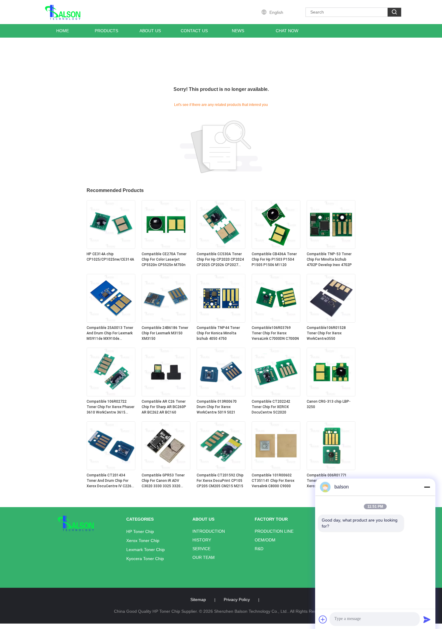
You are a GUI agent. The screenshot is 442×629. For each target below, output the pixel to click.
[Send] (427, 619)
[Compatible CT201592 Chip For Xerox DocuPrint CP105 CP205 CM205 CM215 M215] (221, 468)
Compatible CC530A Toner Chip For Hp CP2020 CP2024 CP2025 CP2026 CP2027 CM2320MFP (220, 260)
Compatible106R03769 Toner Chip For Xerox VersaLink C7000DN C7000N (275, 333)
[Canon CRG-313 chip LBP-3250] (331, 395)
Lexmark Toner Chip (145, 549)
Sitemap (198, 599)
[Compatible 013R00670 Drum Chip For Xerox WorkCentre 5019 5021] (221, 395)
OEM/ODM (265, 540)
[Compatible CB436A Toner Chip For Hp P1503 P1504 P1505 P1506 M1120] (276, 247)
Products (106, 30)
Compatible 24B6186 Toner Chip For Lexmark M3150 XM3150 (165, 333)
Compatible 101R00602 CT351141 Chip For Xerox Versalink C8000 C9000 (273, 480)
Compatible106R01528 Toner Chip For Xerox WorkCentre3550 (326, 333)
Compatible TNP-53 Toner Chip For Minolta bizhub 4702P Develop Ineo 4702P (329, 259)
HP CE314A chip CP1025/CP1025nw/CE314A (110, 257)
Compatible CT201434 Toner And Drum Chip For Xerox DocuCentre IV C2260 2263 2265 (110, 481)
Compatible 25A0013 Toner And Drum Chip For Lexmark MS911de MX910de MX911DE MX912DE (110, 333)
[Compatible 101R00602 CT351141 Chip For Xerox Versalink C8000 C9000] (276, 468)
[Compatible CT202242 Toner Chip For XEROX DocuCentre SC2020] (276, 395)
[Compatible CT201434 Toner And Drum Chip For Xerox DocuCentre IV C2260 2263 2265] (111, 468)
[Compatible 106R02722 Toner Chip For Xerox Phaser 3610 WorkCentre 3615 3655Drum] (111, 395)
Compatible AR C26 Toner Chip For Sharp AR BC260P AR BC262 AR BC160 (164, 406)
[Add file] (323, 619)
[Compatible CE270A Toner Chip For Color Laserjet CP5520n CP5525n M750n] (166, 247)
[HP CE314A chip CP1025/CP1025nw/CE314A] (111, 247)
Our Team (203, 557)
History (201, 540)
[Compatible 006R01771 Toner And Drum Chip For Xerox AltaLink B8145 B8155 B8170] (331, 468)
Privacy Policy (237, 599)
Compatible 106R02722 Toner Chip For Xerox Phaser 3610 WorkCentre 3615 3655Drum (110, 407)
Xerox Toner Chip (142, 540)
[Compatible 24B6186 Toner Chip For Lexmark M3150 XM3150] (166, 321)
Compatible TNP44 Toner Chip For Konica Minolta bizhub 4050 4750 (218, 333)
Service (201, 548)
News (238, 30)
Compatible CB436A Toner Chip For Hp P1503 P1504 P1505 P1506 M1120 (274, 259)
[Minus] (427, 487)
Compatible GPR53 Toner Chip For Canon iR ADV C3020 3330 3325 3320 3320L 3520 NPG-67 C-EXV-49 (165, 481)
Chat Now (287, 30)
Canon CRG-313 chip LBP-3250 (329, 404)
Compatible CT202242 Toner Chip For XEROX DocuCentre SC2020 (271, 406)
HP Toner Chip (140, 531)
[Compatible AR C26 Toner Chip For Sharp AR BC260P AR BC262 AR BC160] (166, 395)
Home (62, 30)
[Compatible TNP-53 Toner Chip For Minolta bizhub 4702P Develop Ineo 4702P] (331, 247)
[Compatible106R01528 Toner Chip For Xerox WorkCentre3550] (331, 321)
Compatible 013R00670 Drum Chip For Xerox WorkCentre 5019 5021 (217, 406)
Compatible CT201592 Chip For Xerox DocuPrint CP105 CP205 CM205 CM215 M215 (220, 480)
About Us (150, 30)
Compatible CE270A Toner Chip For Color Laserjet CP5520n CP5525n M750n (164, 259)
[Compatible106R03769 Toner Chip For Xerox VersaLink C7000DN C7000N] (276, 321)
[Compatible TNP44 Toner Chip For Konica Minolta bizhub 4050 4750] (221, 321)
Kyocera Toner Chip (145, 558)
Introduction (208, 531)
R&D (259, 548)
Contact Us (194, 30)
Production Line (274, 531)
